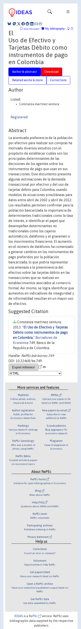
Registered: (19, 117)
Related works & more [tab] (27, 80)
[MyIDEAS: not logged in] (69, 29)
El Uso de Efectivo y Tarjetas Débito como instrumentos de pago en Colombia (40, 332)
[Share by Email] (36, 24)
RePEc (33, 616)
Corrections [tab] (58, 80)
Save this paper (31, 29)
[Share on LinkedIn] (31, 24)
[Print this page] (40, 24)
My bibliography (54, 28)
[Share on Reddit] (27, 24)
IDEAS (18, 616)
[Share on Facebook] (23, 24)
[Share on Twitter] (19, 24)
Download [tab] (51, 71)
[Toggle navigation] (50, 12)
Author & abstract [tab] (24, 71)
